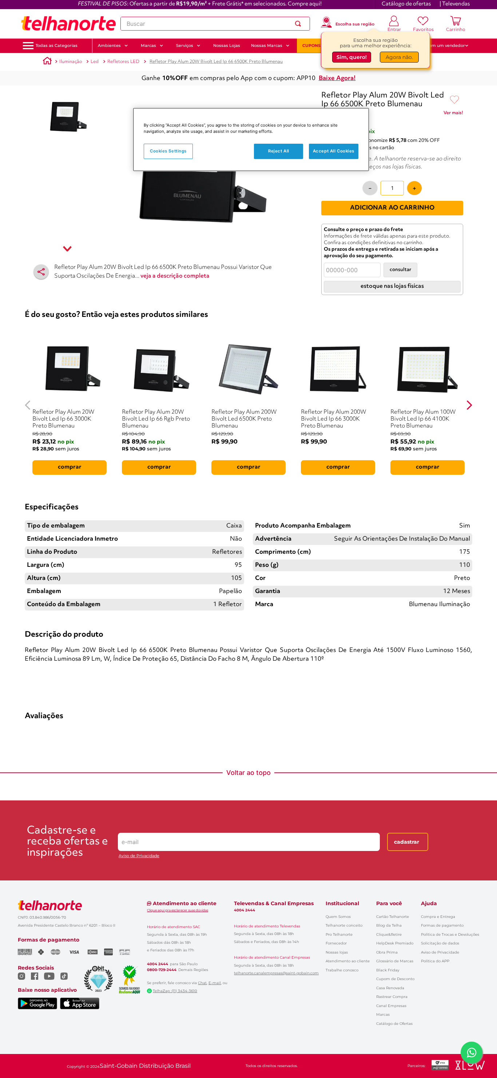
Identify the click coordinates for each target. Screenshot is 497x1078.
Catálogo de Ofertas (394, 1023)
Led (95, 61)
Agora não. (399, 57)
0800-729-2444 (161, 970)
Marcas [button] (148, 45)
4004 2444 (157, 964)
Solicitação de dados (440, 943)
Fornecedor (336, 943)
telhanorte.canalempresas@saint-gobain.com (276, 973)
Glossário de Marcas (394, 961)
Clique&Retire (389, 934)
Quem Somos (338, 916)
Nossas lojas (337, 952)
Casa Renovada (390, 988)
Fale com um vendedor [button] (441, 45)
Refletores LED (123, 61)
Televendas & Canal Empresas (274, 903)
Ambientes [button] (109, 45)
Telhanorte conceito (344, 925)
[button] (56, 46)
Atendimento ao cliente (348, 961)
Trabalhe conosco (342, 970)
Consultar (400, 269)
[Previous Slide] (28, 405)
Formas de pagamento (442, 925)
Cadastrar (406, 842)
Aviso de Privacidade (139, 856)
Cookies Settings (168, 151)
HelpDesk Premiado (394, 943)
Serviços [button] (184, 45)
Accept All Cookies (333, 151)
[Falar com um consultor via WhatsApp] (471, 1052)
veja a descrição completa (175, 276)
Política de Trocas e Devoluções (450, 934)
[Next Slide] (469, 405)
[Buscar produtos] (299, 23)
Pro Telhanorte (339, 934)
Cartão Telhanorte (392, 916)
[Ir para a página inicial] (68, 23)
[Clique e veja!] (453, 114)
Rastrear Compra (391, 996)
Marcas (383, 1014)
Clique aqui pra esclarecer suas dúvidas (177, 910)
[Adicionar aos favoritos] (454, 100)
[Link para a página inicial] (47, 62)
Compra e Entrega (438, 916)
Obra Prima (387, 952)
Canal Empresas (391, 1005)
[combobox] (215, 24)
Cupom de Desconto (395, 978)
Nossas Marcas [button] (266, 45)
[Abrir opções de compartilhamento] (41, 271)
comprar (69, 467)
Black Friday (387, 970)
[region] (251, 139)
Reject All (278, 151)
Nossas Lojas (226, 45)
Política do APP (435, 961)
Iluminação (70, 61)
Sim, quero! (352, 57)
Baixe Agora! (337, 78)
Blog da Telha (389, 925)
